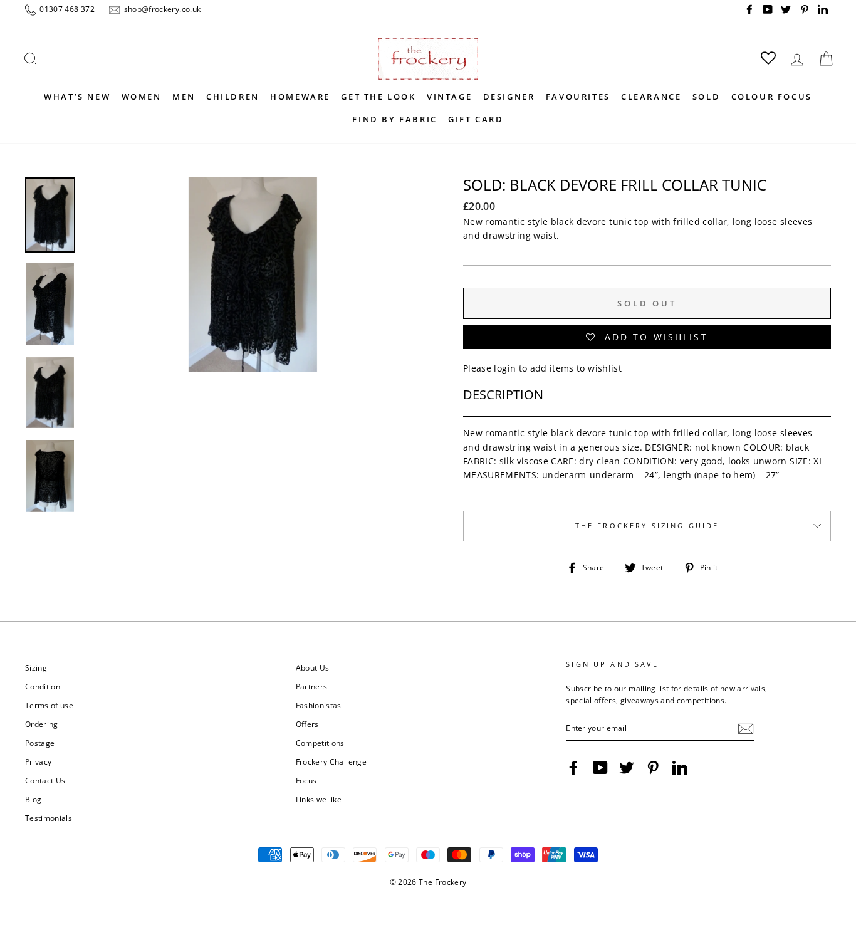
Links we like (319, 799)
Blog (33, 799)
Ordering (41, 724)
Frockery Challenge (331, 761)
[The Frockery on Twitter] (626, 767)
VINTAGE (449, 96)
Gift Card (475, 119)
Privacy (38, 761)
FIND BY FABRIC (394, 119)
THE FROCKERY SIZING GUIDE (647, 525)
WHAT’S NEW (77, 96)
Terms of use (49, 705)
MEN (184, 96)
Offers (307, 724)
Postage (40, 743)
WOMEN (142, 96)
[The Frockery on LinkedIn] (679, 767)
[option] (253, 365)
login (505, 368)
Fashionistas (319, 705)
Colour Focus (771, 96)
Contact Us (45, 780)
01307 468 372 (66, 9)
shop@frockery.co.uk (161, 9)
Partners (312, 686)
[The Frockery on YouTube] (600, 767)
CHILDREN (232, 96)
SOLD (706, 96)
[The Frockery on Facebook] (573, 767)
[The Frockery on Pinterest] (652, 767)
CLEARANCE (651, 96)
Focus (306, 780)
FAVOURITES (578, 96)
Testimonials (48, 818)
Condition (42, 686)
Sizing (36, 667)
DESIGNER (509, 96)
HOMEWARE (300, 96)
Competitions (320, 743)
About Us (313, 667)
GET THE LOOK (378, 96)
